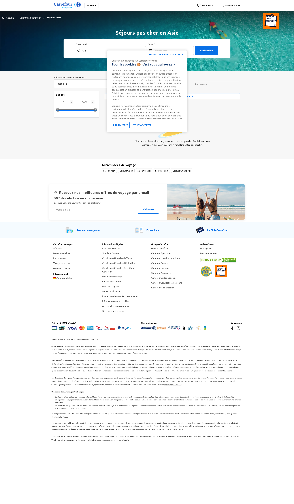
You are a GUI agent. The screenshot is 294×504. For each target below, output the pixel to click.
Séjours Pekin (161, 170)
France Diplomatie (111, 248)
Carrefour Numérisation (162, 287)
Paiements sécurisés (112, 276)
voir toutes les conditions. (87, 339)
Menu (93, 5)
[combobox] (84, 83)
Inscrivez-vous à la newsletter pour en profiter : (77, 202)
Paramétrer (120, 125)
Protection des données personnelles (120, 296)
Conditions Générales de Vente (117, 258)
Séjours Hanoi (144, 170)
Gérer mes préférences (113, 310)
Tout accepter (142, 125)
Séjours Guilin (126, 170)
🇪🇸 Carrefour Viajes (62, 278)
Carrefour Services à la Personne (166, 282)
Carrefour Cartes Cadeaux (163, 277)
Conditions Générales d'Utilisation (118, 263)
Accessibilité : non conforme (116, 306)
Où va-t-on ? (81, 43)
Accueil (10, 17)
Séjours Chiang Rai (182, 170)
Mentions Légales (110, 286)
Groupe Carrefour (159, 248)
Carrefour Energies (160, 267)
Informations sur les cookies (115, 301)
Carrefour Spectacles (161, 253)
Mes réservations (208, 253)
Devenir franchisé (61, 253)
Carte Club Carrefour (112, 281)
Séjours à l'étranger (30, 17)
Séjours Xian (109, 170)
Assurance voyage (61, 267)
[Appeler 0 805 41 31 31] (220, 260)
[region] (147, 91)
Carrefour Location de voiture (165, 258)
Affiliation (58, 248)
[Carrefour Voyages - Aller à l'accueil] (67, 5)
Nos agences (206, 248)
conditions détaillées (172, 384)
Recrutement (59, 258)
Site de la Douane (110, 253)
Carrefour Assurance (161, 272)
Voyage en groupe (62, 263)
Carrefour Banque (159, 263)
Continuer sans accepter (164, 54)
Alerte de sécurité (111, 291)
